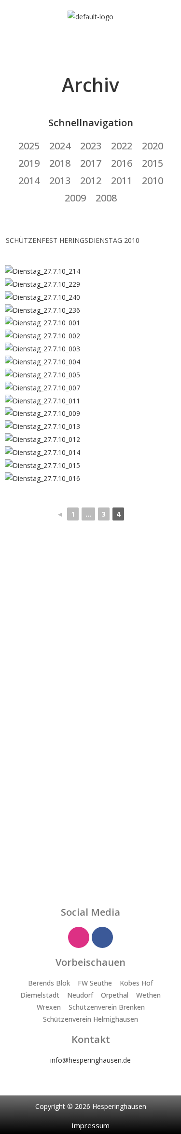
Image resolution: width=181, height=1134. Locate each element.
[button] (90, 41)
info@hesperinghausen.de (90, 1060)
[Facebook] (102, 937)
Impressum (90, 1125)
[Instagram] (78, 937)
